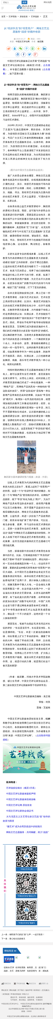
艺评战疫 (35, 17)
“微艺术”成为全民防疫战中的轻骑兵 (24, 826)
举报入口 (25, 994)
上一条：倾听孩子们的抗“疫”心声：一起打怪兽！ (23, 934)
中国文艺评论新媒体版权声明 (21, 793)
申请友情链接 (16, 994)
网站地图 (48, 2)
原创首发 (24, 17)
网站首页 (4, 990)
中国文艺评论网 (23, 42)
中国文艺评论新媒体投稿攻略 (21, 799)
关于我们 (21, 990)
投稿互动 (7, 983)
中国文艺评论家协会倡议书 (19, 811)
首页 (3, 17)
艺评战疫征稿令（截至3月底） (21, 788)
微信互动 (32, 983)
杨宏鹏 (40, 42)
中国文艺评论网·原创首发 (19, 805)
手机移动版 (21, 983)
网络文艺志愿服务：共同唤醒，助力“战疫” (27, 832)
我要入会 (45, 983)
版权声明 (29, 990)
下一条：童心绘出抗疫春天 (13, 939)
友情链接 (6, 994)
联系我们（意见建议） (42, 990)
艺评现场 (13, 17)
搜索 (24, 2)
